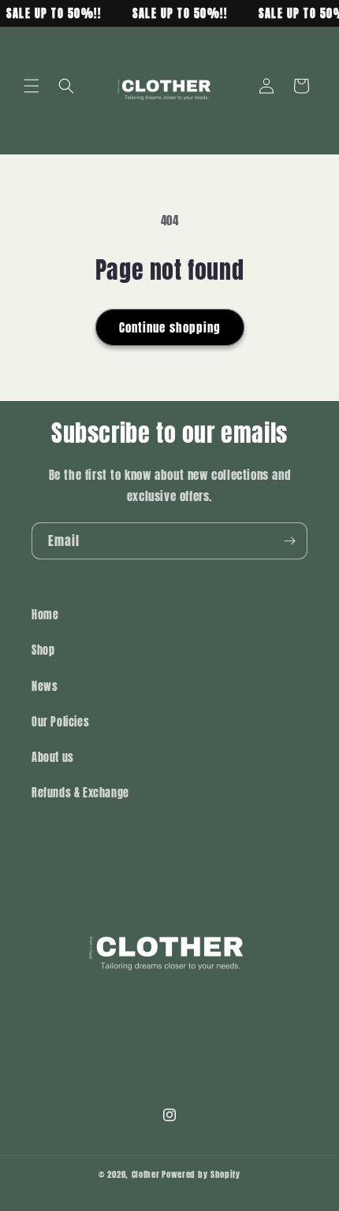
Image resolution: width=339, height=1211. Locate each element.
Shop (43, 650)
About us (53, 757)
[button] (31, 86)
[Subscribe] (289, 540)
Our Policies (60, 722)
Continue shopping (170, 327)
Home (45, 615)
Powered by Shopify (201, 1174)
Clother (146, 1174)
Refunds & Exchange (80, 793)
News (45, 686)
